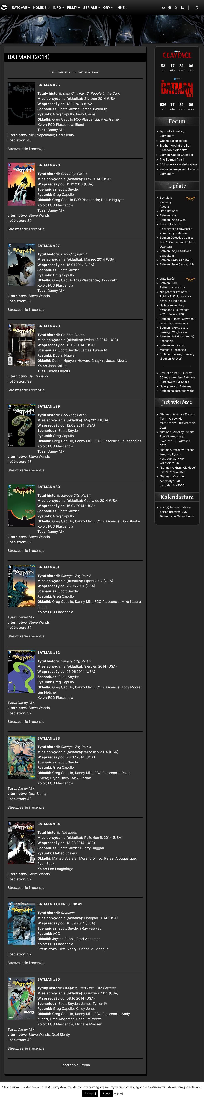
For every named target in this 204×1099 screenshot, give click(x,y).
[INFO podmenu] (63, 8)
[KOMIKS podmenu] (49, 8)
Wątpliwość (167, 278)
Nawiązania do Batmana (175, 386)
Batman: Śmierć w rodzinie (177, 264)
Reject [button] (106, 1093)
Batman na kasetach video (177, 390)
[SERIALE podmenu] (99, 8)
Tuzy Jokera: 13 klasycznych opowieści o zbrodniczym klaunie (176, 228)
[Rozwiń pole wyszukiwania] (197, 7)
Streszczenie (18, 149)
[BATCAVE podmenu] (29, 8)
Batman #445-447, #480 (176, 260)
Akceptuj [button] (90, 1093)
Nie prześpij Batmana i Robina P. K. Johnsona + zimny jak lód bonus (175, 296)
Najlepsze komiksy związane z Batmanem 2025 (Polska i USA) (174, 310)
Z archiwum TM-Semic (174, 381)
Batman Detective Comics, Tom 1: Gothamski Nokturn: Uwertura (177, 242)
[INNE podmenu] (126, 8)
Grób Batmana (169, 211)
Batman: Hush (169, 215)
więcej (118, 1093)
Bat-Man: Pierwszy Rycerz (166, 202)
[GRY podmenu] (112, 8)
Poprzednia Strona (75, 1065)
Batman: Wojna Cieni (173, 219)
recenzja (37, 149)
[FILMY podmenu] (79, 8)
